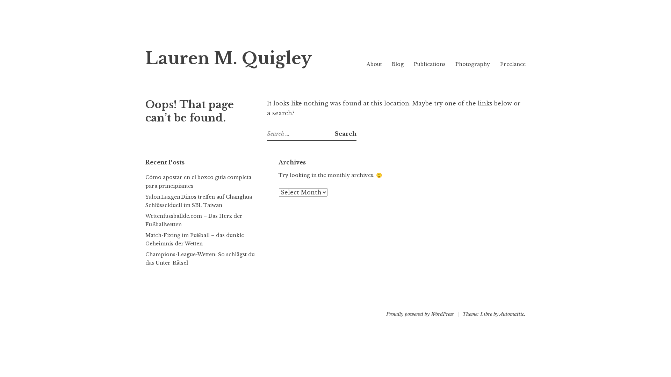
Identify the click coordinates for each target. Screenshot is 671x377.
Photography (472, 64)
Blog (398, 64)
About (374, 64)
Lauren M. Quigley (228, 58)
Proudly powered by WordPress (420, 314)
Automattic (511, 314)
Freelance (513, 64)
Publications (430, 64)
